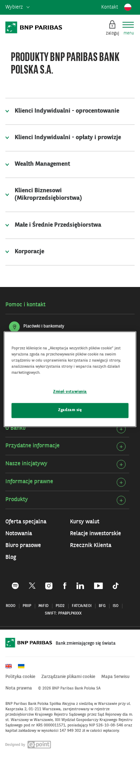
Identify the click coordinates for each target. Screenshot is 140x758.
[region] (70, 379)
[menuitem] (17, 7)
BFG (102, 606)
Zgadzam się (69, 410)
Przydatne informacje (32, 446)
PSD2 (60, 606)
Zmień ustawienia (70, 392)
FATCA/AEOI (82, 606)
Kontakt (109, 7)
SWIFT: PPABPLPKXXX (63, 614)
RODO (10, 606)
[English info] (11, 666)
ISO (115, 606)
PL (128, 7)
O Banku (15, 428)
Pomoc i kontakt (25, 305)
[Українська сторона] (23, 666)
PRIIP (27, 606)
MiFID (43, 606)
